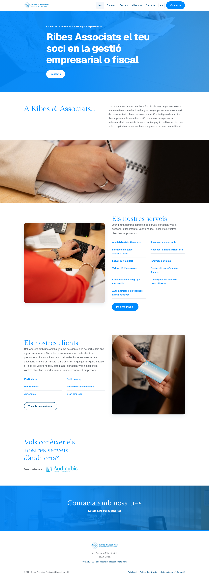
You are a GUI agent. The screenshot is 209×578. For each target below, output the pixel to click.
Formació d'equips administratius (122, 251)
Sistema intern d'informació (173, 572)
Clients (135, 5)
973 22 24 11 (88, 561)
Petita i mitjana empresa (80, 386)
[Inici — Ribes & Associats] (36, 5)
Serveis (124, 5)
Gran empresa (74, 394)
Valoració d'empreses (124, 268)
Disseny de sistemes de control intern (164, 281)
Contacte (150, 5)
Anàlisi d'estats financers (126, 242)
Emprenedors (31, 386)
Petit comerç (74, 379)
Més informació (124, 306)
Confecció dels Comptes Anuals (165, 270)
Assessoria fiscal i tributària (167, 249)
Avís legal (132, 572)
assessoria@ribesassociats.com (111, 561)
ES (161, 5)
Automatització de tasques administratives (127, 292)
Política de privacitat (148, 572)
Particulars (30, 379)
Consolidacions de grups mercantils (126, 281)
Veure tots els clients (40, 406)
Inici (100, 5)
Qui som (111, 5)
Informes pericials (161, 260)
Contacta (175, 5)
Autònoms (30, 394)
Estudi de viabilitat (122, 260)
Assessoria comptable (163, 242)
